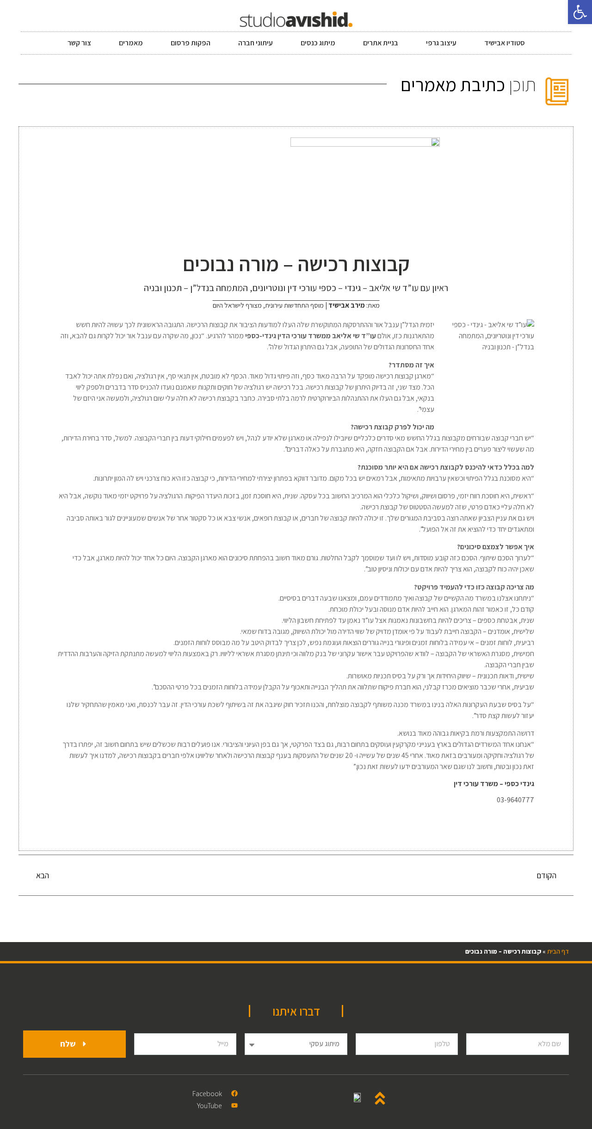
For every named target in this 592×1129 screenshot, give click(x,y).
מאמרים (131, 43)
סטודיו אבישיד (504, 43)
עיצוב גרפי (441, 43)
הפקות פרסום (190, 43)
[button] (580, 12)
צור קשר (79, 43)
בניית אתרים (380, 43)
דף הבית (558, 951)
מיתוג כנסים (318, 43)
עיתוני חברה (255, 43)
